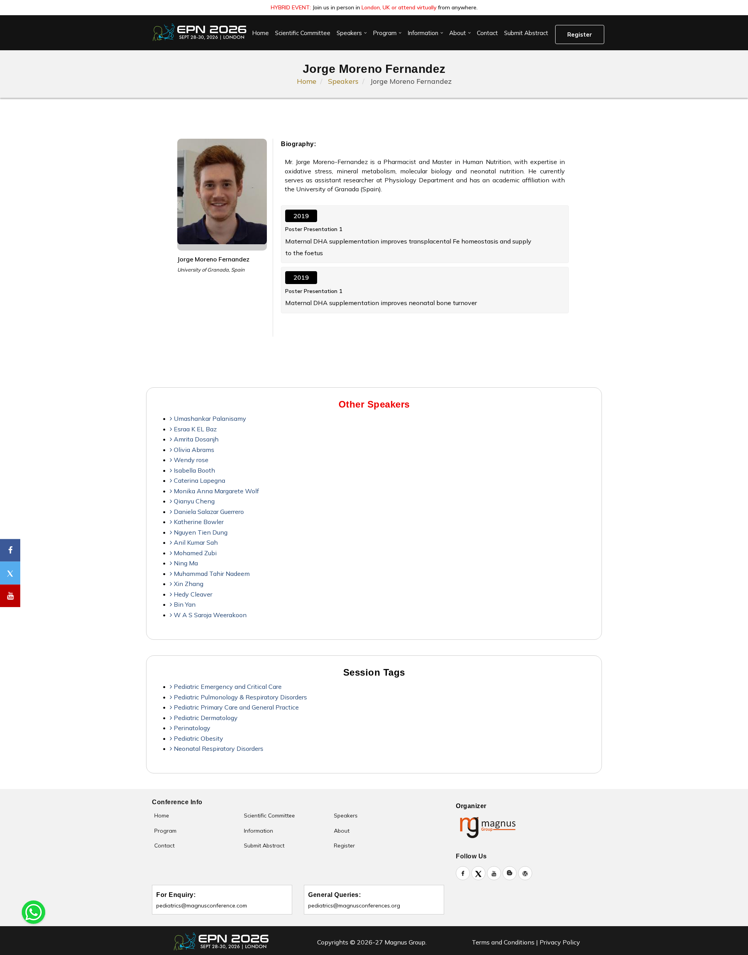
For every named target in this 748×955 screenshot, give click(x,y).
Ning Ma (185, 563)
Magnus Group (405, 942)
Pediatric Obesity (197, 738)
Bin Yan (184, 604)
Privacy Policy (560, 942)
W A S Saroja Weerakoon (209, 615)
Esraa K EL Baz (194, 429)
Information (423, 33)
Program (385, 33)
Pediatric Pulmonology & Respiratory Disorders (239, 697)
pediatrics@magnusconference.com (201, 905)
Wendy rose (190, 460)
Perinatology (191, 728)
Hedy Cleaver (192, 594)
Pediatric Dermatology (205, 718)
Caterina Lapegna (198, 480)
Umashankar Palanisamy (209, 418)
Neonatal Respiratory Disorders (217, 748)
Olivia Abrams (193, 450)
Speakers (349, 33)
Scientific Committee (302, 33)
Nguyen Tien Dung (200, 532)
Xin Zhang (187, 584)
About (457, 33)
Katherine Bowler (198, 522)
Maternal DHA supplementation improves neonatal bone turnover (381, 303)
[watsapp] (33, 911)
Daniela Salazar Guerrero (208, 511)
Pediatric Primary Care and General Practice (235, 707)
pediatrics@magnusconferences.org (354, 905)
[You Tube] (10, 595)
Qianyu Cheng (193, 501)
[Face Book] (10, 550)
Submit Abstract (526, 33)
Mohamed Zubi (194, 553)
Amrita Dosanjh (195, 439)
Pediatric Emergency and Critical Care (227, 686)
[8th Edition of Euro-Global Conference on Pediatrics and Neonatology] (200, 32)
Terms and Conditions (503, 942)
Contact (487, 33)
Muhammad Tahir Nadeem (211, 573)
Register (579, 34)
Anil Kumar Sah (195, 542)
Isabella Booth (193, 470)
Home (260, 33)
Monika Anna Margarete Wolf (215, 491)
